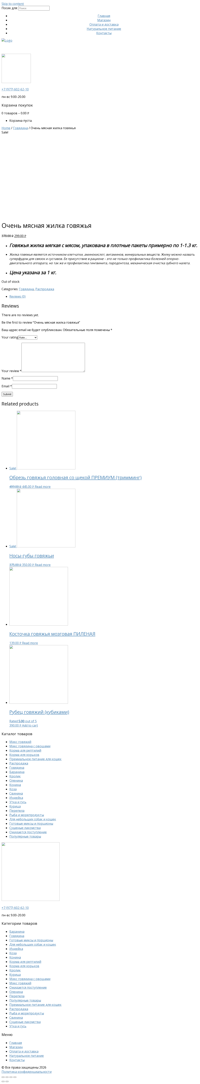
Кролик (15, 776)
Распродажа (44, 289)
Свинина (16, 793)
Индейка (16, 798)
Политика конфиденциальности (27, 1072)
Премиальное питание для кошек (35, 759)
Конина (15, 785)
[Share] (7, 1077)
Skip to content (13, 4)
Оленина (16, 780)
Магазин (104, 20)
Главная (104, 16)
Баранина (16, 772)
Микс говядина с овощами (29, 746)
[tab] (103, 296)
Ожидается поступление (28, 832)
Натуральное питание (104, 29)
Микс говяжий (20, 742)
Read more (43, 486)
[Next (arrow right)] (7, 1081)
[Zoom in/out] (14, 1077)
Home (6, 128)
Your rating (10, 337)
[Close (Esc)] (3, 1077)
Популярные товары (25, 836)
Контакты (104, 33)
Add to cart (30, 725)
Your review (11, 371)
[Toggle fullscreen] (10, 1077)
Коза (13, 789)
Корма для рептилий (25, 750)
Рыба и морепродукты (26, 815)
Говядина (20, 128)
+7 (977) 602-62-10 (15, 89)
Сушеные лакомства (25, 828)
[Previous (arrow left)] (3, 1081)
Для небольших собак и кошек (32, 819)
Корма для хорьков (24, 755)
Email (7, 386)
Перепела (16, 810)
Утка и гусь (17, 802)
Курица (15, 806)
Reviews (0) (17, 296)
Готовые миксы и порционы (31, 823)
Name (7, 378)
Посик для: (10, 8)
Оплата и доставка (104, 24)
